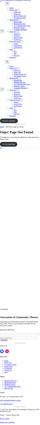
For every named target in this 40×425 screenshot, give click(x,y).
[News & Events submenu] (21, 42)
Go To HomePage (8, 144)
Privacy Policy (5, 419)
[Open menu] (2, 31)
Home (2, 127)
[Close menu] (7, 3)
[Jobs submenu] (13, 50)
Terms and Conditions (7, 422)
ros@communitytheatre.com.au (10, 400)
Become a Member (8, 121)
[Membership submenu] (19, 20)
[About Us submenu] (17, 32)
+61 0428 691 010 (6, 404)
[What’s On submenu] (18, 10)
